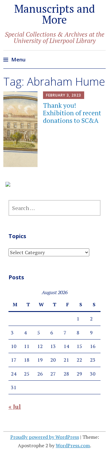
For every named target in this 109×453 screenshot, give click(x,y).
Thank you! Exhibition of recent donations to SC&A (72, 113)
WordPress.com (73, 445)
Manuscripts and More (54, 14)
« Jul (14, 406)
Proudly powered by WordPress (44, 437)
